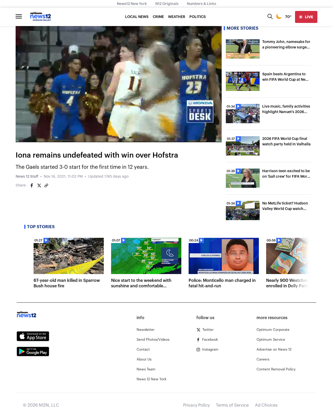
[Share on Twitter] (39, 185)
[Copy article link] (46, 185)
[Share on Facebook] (32, 185)
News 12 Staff (27, 176)
